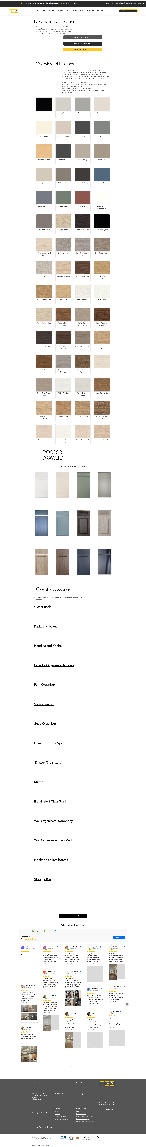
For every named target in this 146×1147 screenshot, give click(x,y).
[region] (73, 612)
